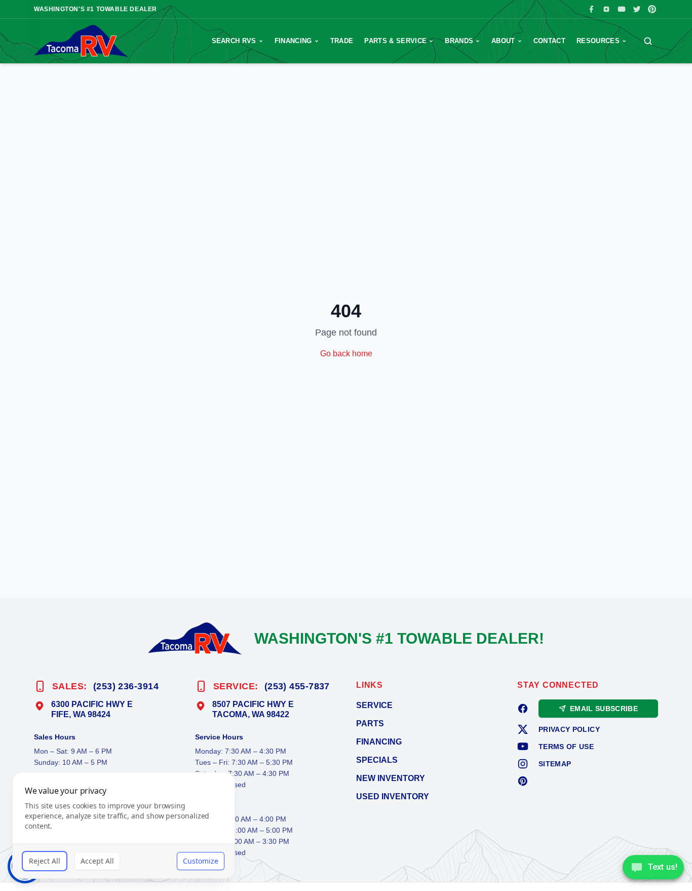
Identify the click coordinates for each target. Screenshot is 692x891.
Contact (549, 41)
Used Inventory (392, 796)
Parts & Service (395, 41)
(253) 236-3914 (126, 686)
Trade (342, 41)
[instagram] (522, 763)
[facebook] (522, 708)
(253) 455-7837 (297, 686)
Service (374, 705)
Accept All (97, 861)
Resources (598, 41)
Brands (459, 41)
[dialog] (123, 825)
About (503, 41)
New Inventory (390, 778)
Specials (377, 760)
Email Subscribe (604, 708)
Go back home (346, 353)
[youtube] (522, 746)
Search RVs (234, 41)
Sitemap (555, 764)
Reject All (44, 861)
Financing (293, 41)
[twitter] (522, 729)
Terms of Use (566, 746)
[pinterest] (522, 781)
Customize (200, 861)
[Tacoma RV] (81, 41)
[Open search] (648, 41)
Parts (370, 723)
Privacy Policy (569, 729)
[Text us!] (653, 868)
